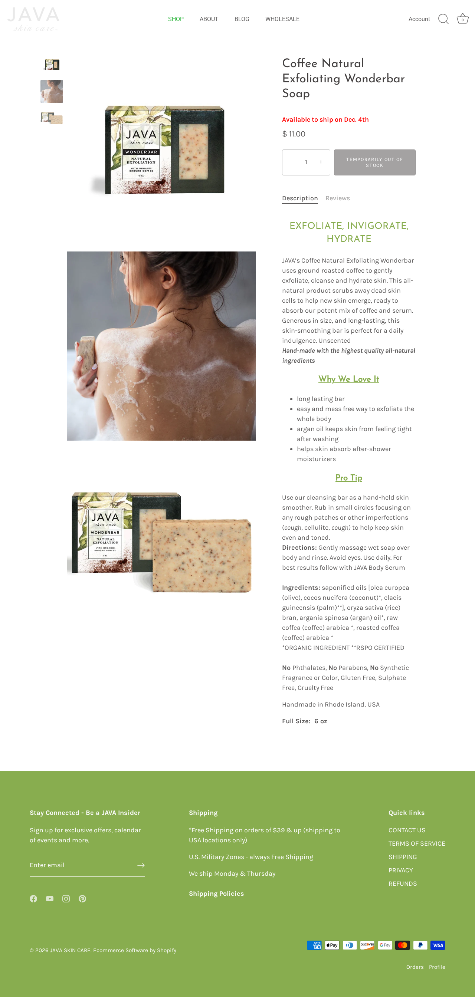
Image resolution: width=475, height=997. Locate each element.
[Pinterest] (82, 898)
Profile (437, 967)
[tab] (303, 198)
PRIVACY (401, 870)
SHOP (176, 19)
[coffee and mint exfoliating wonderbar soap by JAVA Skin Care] (51, 118)
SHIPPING (403, 856)
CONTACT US (407, 830)
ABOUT (209, 19)
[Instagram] (66, 898)
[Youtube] (49, 898)
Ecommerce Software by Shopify (134, 950)
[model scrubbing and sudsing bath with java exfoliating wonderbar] (51, 91)
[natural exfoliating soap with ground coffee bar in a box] (51, 64)
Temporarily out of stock (374, 162)
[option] (52, 65)
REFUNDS (403, 883)
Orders (415, 967)
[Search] (443, 19)
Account (419, 19)
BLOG (242, 19)
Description (300, 198)
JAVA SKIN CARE (70, 950)
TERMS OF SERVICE (417, 843)
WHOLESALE (282, 19)
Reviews (337, 198)
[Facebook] (33, 898)
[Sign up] (141, 865)
